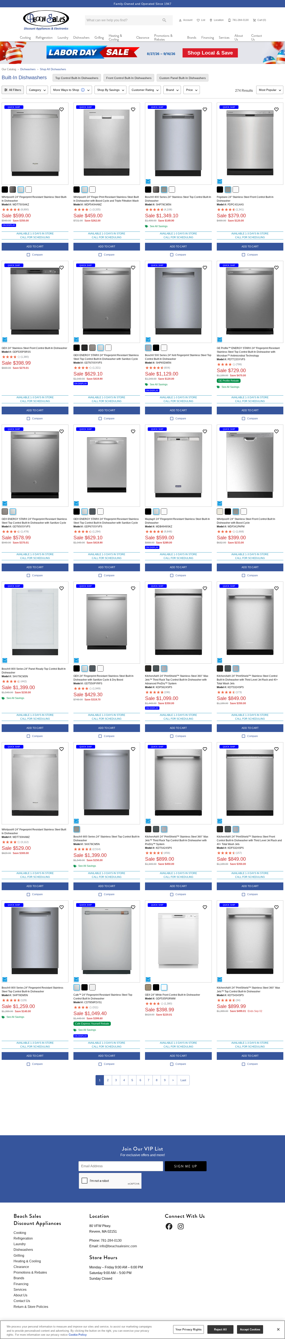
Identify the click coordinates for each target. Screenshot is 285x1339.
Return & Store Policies (31, 1306)
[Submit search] (164, 20)
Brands (191, 37)
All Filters (15, 90)
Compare (37, 254)
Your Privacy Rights (188, 1329)
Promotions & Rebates (163, 37)
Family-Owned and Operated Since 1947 (142, 3)
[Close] (278, 1329)
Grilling (99, 37)
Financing (207, 37)
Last (183, 1080)
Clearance (142, 37)
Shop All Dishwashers (53, 69)
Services (224, 37)
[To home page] (46, 20)
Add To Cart (34, 246)
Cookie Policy (78, 1334)
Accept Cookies (250, 1329)
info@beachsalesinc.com (118, 1246)
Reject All (220, 1329)
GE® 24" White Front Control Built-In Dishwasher (172, 994)
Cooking (25, 37)
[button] (180, 20)
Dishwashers (81, 37)
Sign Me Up (185, 1166)
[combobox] (37, 90)
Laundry (63, 37)
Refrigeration (44, 37)
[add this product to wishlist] (62, 109)
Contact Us (256, 37)
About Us (239, 37)
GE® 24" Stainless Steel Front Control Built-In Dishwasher (34, 348)
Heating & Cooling (115, 37)
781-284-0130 (111, 1240)
